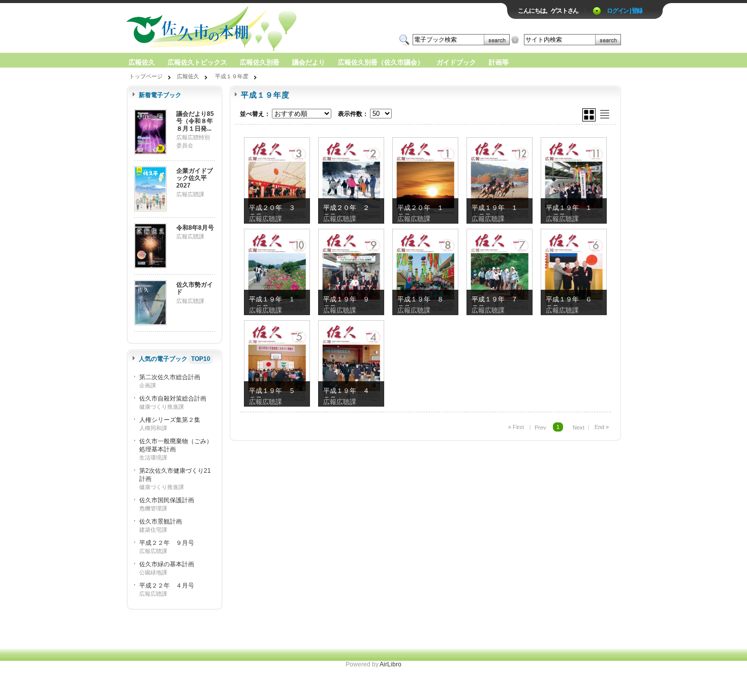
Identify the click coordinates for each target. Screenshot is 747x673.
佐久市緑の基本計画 (166, 564)
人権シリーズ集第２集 (169, 419)
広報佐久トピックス (197, 62)
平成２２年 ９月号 (166, 542)
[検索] (497, 39)
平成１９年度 (231, 76)
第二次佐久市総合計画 (169, 377)
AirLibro (390, 664)
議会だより (308, 62)
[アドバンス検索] (515, 39)
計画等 (499, 62)
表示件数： (353, 113)
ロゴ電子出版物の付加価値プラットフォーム (245, 29)
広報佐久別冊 (259, 62)
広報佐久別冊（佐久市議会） (381, 62)
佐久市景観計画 (160, 521)
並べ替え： (255, 113)
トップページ (146, 76)
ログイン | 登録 (624, 10)
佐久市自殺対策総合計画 (172, 398)
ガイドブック (456, 62)
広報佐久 (142, 62)
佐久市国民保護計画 (166, 500)
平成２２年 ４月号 (166, 585)
